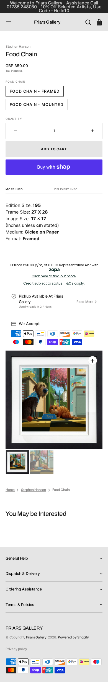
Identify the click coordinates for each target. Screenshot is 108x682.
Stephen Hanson (33, 490)
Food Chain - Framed (37, 93)
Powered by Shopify (73, 637)
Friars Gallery (36, 637)
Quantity (14, 118)
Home (10, 490)
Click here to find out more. (54, 276)
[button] (9, 22)
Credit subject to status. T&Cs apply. (54, 283)
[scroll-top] (96, 670)
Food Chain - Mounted (38, 106)
